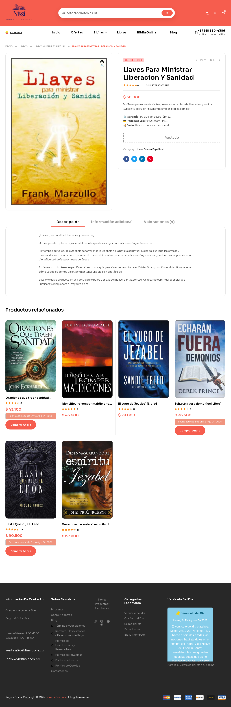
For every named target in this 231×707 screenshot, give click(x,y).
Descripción (68, 222)
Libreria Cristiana (56, 697)
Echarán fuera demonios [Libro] (198, 404)
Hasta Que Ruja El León (22, 524)
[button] (102, 64)
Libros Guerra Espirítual (50, 46)
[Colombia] (6, 32)
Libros (24, 46)
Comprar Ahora (20, 424)
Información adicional (111, 222)
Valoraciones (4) (159, 222)
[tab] (68, 223)
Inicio (9, 46)
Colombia (16, 32)
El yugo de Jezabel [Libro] (137, 404)
